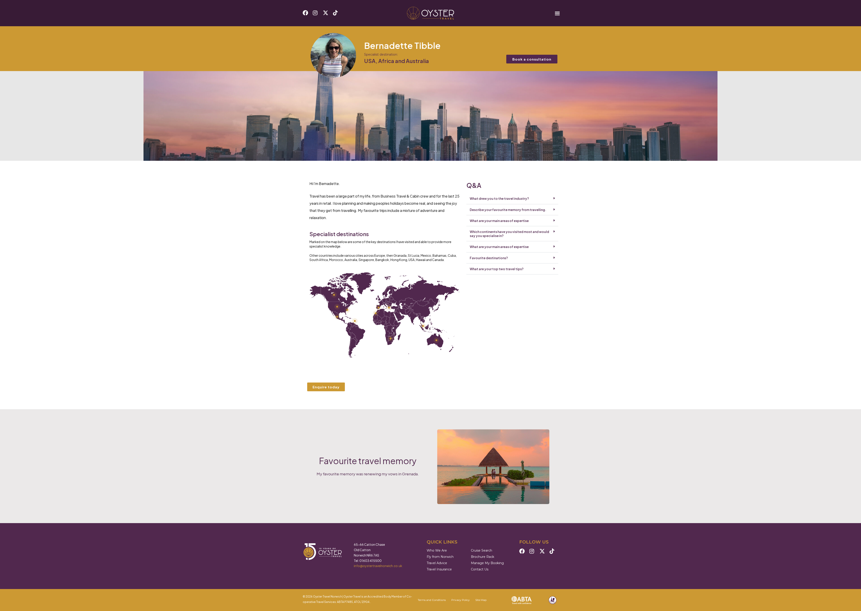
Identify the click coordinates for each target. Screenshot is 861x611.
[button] (512, 198)
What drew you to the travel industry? (499, 198)
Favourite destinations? (489, 258)
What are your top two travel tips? (497, 269)
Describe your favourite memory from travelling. (508, 210)
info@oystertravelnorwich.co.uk (378, 566)
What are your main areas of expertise (499, 221)
